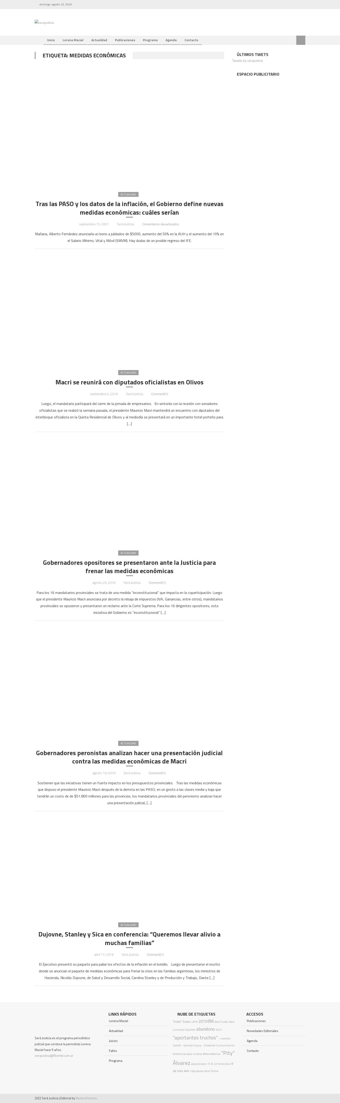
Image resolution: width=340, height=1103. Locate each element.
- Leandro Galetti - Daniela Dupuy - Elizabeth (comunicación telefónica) (204, 1046)
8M (210, 1021)
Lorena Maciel (73, 39)
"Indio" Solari (182, 1021)
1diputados (197, 1071)
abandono (205, 1029)
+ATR (194, 1022)
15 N (210, 1064)
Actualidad (99, 39)
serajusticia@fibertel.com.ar (54, 1055)
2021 (219, 1029)
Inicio (51, 39)
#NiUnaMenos (211, 1054)
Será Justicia (125, 224)
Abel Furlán (221, 1022)
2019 (202, 1021)
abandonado (199, 1064)
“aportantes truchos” (195, 1037)
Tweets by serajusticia (247, 60)
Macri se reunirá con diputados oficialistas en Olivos (130, 382)
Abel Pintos (211, 1071)
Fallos (113, 1050)
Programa (150, 39)
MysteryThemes (86, 1098)
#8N (186, 1071)
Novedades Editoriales (262, 1030)
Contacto (191, 39)
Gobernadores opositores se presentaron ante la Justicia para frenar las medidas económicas (129, 566)
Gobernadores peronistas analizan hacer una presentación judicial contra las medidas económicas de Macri (129, 757)
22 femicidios (222, 1064)
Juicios (113, 1040)
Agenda (171, 39)
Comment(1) (159, 393)
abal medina (194, 1054)
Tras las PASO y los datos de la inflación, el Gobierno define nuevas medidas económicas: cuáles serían (129, 208)
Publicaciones (125, 39)
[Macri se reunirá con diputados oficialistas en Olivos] (129, 309)
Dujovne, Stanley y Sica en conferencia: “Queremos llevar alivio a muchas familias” (129, 938)
